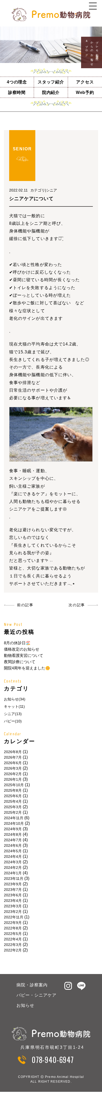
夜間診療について (19, 661)
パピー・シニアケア (36, 995)
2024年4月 (13, 856)
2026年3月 (13, 768)
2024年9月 (13, 829)
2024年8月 (13, 834)
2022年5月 (13, 934)
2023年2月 (13, 911)
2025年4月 (13, 801)
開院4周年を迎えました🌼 (27, 668)
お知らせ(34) (14, 699)
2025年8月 (13, 790)
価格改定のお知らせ (21, 649)
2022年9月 (13, 923)
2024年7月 (13, 840)
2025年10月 (14, 785)
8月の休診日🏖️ (17, 643)
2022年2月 (13, 950)
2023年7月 (13, 889)
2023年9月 (13, 884)
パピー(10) (13, 721)
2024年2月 (13, 867)
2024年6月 (13, 845)
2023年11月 (13, 878)
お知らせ (25, 1005)
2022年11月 (13, 917)
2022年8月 (13, 928)
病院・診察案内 (32, 985)
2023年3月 (13, 906)
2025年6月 (13, 796)
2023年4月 (13, 900)
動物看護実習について (23, 655)
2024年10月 (14, 823)
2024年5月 (13, 851)
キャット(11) (14, 706)
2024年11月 (13, 818)
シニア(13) (13, 714)
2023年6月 (13, 895)
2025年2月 (13, 812)
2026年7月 (13, 757)
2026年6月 (13, 763)
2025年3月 (13, 807)
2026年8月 (13, 752)
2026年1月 (13, 779)
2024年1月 (13, 873)
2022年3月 (13, 945)
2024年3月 (13, 862)
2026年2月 (13, 774)
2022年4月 (13, 939)
